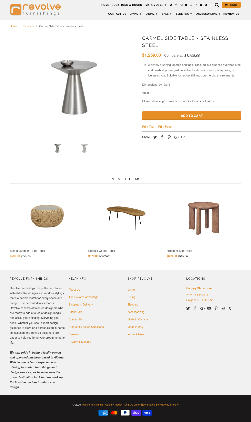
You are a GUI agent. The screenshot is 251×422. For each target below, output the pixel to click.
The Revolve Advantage (83, 297)
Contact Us (75, 319)
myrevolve (156, 4)
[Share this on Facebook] (161, 136)
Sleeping (132, 304)
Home (105, 5)
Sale (167, 13)
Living (131, 289)
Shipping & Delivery (81, 304)
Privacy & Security (80, 342)
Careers (74, 334)
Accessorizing (136, 312)
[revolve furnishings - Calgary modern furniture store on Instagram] (223, 308)
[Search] (215, 6)
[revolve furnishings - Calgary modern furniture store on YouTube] (209, 308)
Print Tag (148, 126)
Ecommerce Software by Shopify (160, 404)
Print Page (165, 126)
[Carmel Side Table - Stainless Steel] (74, 85)
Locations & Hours (127, 5)
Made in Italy (135, 327)
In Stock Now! (136, 334)
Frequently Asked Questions (86, 327)
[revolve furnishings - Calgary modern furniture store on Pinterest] (216, 308)
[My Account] (206, 5)
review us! (232, 13)
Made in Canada (137, 319)
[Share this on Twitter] (154, 136)
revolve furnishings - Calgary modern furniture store (111, 404)
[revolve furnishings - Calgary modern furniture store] (37, 9)
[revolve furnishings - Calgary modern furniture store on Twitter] (188, 308)
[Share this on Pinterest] (169, 136)
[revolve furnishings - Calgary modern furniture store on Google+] (202, 308)
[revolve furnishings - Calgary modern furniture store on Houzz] (230, 308)
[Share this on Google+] (175, 136)
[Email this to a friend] (182, 136)
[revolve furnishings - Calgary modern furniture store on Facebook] (195, 308)
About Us (74, 289)
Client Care (76, 312)
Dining (131, 297)
